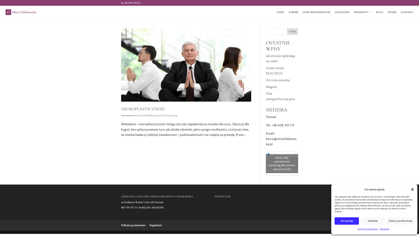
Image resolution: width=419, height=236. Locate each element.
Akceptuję (347, 221)
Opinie (392, 12)
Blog (379, 12)
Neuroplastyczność (143, 109)
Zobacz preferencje (400, 221)
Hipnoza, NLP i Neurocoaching (165, 116)
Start (280, 12)
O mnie (293, 12)
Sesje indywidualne (316, 12)
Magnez (271, 87)
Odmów (373, 221)
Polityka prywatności (368, 229)
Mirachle (138, 116)
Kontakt (407, 12)
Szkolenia (342, 12)
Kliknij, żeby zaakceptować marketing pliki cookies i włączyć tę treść (281, 163)
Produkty (361, 12)
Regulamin (384, 229)
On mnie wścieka (278, 80)
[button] (412, 189)
